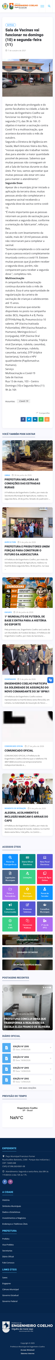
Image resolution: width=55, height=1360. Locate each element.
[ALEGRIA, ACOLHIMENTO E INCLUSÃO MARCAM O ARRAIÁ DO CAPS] (27, 789)
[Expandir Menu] (42, 6)
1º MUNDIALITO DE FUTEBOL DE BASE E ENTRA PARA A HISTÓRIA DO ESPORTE (25, 621)
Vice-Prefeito (8, 1244)
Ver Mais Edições (27, 1088)
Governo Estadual (10, 1295)
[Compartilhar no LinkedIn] (35, 419)
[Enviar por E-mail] (47, 419)
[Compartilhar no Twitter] (29, 419)
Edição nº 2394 (21, 1057)
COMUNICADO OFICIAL (19, 751)
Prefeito (5, 1238)
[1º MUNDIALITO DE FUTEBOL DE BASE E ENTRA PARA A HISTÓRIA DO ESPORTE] (27, 592)
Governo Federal (9, 1301)
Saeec (4, 1277)
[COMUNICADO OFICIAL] (27, 726)
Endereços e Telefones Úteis (15, 1223)
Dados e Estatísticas (11, 1212)
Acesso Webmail (27, 1350)
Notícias (10, 25)
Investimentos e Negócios (14, 1218)
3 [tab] (48, 987)
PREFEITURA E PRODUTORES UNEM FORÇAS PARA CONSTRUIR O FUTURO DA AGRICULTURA (27, 551)
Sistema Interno (27, 1353)
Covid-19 (23, 401)
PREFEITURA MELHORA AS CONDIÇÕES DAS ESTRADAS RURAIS (22, 484)
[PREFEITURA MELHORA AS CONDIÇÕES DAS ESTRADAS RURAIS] (27, 455)
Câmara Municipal (10, 1289)
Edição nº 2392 (21, 1078)
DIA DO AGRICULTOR (17, 1027)
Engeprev (6, 1283)
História (5, 1200)
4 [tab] (50, 987)
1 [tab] (43, 987)
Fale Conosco (8, 1262)
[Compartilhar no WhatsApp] (41, 419)
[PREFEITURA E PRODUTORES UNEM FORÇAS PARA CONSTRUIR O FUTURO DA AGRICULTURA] (27, 522)
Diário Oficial (8, 1256)
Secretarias (7, 1250)
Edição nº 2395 (21, 1046)
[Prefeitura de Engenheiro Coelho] (20, 6)
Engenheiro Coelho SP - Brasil (27, 1115)
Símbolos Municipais (11, 1206)
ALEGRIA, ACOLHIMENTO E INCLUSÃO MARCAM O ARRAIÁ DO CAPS (26, 817)
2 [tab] (45, 987)
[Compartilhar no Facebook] (23, 419)
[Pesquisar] (49, 6)
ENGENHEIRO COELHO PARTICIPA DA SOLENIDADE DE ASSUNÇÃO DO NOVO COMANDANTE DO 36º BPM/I (27, 688)
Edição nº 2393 (21, 1067)
